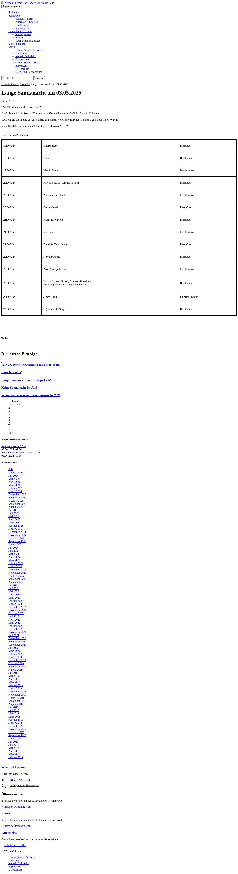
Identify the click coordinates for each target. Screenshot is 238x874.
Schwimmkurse (16, 43)
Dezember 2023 (17, 569)
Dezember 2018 (17, 691)
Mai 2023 (13, 591)
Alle (10, 469)
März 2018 (14, 716)
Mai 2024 (13, 553)
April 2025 (14, 519)
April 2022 (14, 619)
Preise (5, 813)
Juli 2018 (13, 707)
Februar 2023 (15, 600)
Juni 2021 (13, 635)
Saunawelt (14, 15)
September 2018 (17, 700)
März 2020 (14, 650)
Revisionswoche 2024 (13, 446)
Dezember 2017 (17, 725)
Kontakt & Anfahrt (25, 56)
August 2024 (15, 544)
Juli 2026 (13, 475)
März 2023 (14, 597)
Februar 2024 (15, 563)
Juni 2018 (13, 710)
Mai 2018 (13, 713)
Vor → (12, 432)
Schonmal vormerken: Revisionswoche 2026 (30, 395)
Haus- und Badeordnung (29, 71)
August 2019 (15, 669)
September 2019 (17, 666)
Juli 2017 (13, 741)
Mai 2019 (13, 675)
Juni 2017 (13, 744)
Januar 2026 (15, 491)
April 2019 (14, 679)
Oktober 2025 (16, 500)
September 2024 (17, 541)
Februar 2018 (15, 719)
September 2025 (17, 503)
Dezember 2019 (17, 660)
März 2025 (14, 522)
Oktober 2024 (16, 538)
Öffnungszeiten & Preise (28, 50)
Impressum (21, 65)
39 (9, 429)
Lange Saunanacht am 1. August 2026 (26, 380)
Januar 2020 (15, 657)
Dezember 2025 (17, 494)
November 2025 (17, 497)
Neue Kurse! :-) (11, 372)
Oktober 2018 (16, 697)
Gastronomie (22, 59)
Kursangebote (23, 34)
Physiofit (20, 37)
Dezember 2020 (17, 638)
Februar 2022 (15, 625)
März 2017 (14, 754)
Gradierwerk (22, 24)
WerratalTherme (10, 84)
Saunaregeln (22, 28)
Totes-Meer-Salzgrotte (27, 40)
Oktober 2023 (16, 575)
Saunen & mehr (24, 18)
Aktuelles (25, 84)
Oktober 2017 (16, 732)
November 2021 (17, 632)
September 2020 (17, 644)
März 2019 (14, 682)
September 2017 (17, 735)
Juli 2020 (13, 647)
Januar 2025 (15, 528)
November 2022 (17, 610)
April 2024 (14, 556)
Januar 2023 (15, 603)
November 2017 (17, 729)
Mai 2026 (13, 478)
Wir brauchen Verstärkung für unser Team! (31, 364)
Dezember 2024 (17, 531)
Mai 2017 (13, 747)
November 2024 (17, 535)
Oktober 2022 (16, 613)
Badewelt (13, 12)
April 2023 (14, 594)
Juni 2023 (13, 588)
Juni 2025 (13, 513)
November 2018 (17, 694)
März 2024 (14, 560)
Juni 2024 (13, 550)
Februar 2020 (15, 654)
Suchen (39, 78)
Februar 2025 (15, 525)
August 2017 (15, 738)
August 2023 (15, 582)
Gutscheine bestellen (15, 845)
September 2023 (17, 578)
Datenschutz (22, 68)
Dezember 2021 (17, 628)
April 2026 (14, 481)
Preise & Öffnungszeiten (17, 806)
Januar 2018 (15, 722)
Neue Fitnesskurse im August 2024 (20, 452)
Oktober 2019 (16, 663)
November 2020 (17, 641)
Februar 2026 (15, 488)
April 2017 (14, 751)
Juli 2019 (13, 672)
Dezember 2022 (17, 607)
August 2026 (15, 472)
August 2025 (15, 506)
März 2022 (14, 622)
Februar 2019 (15, 685)
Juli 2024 (13, 547)
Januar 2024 (15, 566)
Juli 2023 (13, 585)
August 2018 (15, 704)
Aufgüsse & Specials (26, 21)
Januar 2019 (15, 688)
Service (12, 46)
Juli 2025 (13, 510)
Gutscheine (21, 53)
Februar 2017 (15, 757)
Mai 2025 (13, 516)
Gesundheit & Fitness (20, 31)
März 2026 (14, 485)
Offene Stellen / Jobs (26, 62)
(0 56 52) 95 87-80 (20, 780)
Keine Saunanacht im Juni (19, 387)
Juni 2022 (13, 616)
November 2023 (17, 572)
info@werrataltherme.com (24, 785)
